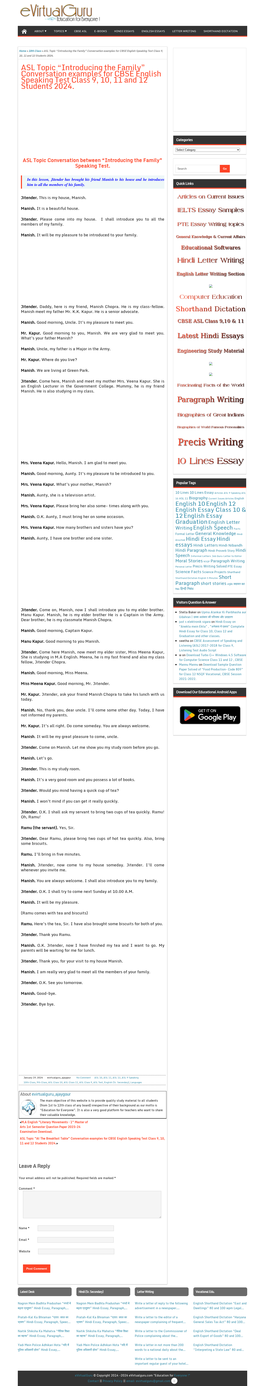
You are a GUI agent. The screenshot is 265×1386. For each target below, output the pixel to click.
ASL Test (98, 1082)
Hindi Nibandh (230, 545)
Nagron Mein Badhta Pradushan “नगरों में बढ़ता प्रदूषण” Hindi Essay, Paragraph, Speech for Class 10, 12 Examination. (44, 1305)
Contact (93, 1381)
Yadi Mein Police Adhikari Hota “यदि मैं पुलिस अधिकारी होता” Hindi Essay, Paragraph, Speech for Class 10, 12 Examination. (43, 1347)
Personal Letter (183, 567)
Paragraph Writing (228, 561)
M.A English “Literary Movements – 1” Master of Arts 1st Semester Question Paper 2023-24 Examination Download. (54, 1127)
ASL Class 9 (85, 1082)
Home (22, 51)
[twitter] (230, 12)
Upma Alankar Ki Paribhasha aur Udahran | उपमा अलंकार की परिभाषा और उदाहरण (212, 614)
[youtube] (244, 12)
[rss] (237, 12)
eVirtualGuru (84, 1375)
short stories (213, 583)
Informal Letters (201, 556)
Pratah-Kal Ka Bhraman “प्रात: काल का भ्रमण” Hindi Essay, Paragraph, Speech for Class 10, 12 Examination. (44, 1319)
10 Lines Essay (202, 492)
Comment (27, 1188)
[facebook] (224, 12)
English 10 (190, 503)
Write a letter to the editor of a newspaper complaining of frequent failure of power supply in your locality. (159, 1319)
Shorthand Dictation (221, 31)
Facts (237, 528)
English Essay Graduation (198, 518)
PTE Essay (235, 566)
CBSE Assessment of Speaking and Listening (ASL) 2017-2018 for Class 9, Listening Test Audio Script (210, 645)
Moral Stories (189, 560)
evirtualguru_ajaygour (51, 1094)
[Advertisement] (92, 124)
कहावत (237, 583)
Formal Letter (184, 533)
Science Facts (188, 571)
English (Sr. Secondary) (116, 1082)
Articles (218, 493)
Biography (198, 498)
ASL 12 (116, 1077)
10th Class (35, 51)
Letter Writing (184, 31)
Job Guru (217, 556)
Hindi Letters (205, 545)
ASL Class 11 (71, 1082)
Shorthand (233, 572)
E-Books (100, 31)
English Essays (153, 31)
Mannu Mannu (188, 664)
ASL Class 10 (55, 1082)
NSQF (207, 561)
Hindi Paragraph (191, 550)
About (39, 31)
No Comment (83, 1077)
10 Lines (182, 492)
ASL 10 (98, 1077)
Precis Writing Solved (210, 566)
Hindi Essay (201, 538)
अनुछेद (230, 584)
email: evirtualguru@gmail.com (148, 1381)
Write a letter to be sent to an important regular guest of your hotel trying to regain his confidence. (160, 1361)
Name (24, 1228)
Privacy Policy (113, 1381)
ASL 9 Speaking (130, 1077)
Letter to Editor (232, 556)
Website (24, 1251)
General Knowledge (215, 533)
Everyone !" (182, 1375)
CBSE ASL (80, 31)
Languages (136, 1082)
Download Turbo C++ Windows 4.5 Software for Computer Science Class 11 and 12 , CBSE (212, 657)
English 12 (221, 503)
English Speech (213, 527)
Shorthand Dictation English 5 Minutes (196, 578)
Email (24, 1239)
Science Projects (214, 571)
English (239, 498)
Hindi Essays (124, 31)
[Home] (24, 31)
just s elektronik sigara (195, 621)
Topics (59, 31)
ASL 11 (107, 1077)
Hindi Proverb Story (221, 550)
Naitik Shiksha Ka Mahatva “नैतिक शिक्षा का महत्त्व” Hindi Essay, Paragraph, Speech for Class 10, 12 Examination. (44, 1333)
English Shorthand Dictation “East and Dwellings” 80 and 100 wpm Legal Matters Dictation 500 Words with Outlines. (220, 1305)
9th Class (42, 1082)
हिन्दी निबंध (186, 588)
